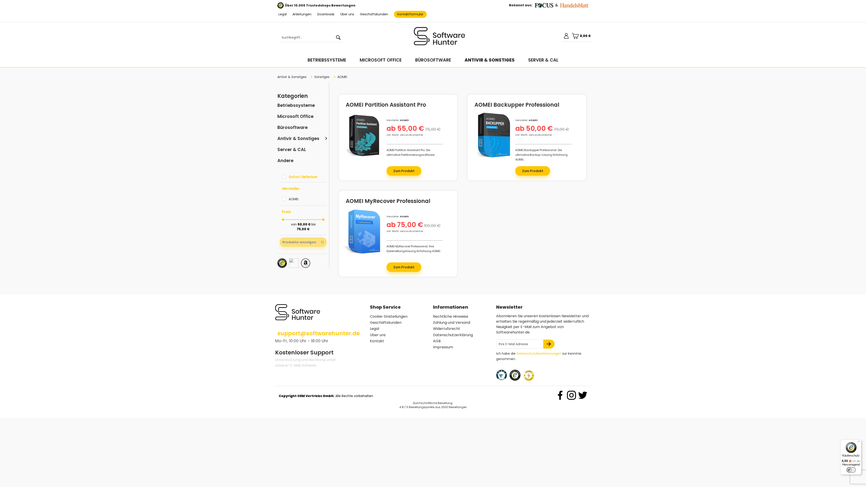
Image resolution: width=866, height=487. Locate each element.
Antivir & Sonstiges (298, 139)
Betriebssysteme (296, 105)
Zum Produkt (404, 171)
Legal (283, 14)
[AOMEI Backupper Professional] (492, 135)
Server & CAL (291, 150)
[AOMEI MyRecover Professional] (364, 231)
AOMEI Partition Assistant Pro (386, 105)
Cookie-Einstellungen (389, 316)
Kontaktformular (410, 14)
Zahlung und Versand (451, 322)
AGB (437, 341)
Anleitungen (302, 14)
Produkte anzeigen (299, 242)
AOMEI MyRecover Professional (388, 202)
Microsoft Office (295, 116)
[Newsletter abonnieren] (549, 344)
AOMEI (293, 199)
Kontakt (377, 341)
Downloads (325, 14)
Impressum (443, 347)
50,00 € (304, 224)
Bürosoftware (292, 127)
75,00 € (303, 229)
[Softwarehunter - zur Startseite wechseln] (439, 38)
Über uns (347, 14)
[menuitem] (309, 37)
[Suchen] (338, 37)
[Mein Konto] (566, 35)
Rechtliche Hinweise (450, 316)
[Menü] (858, 442)
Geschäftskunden (374, 14)
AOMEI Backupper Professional (516, 105)
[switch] (851, 470)
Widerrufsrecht (446, 328)
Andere (285, 161)
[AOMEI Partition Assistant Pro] (364, 135)
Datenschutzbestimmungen (538, 353)
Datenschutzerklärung (453, 335)
